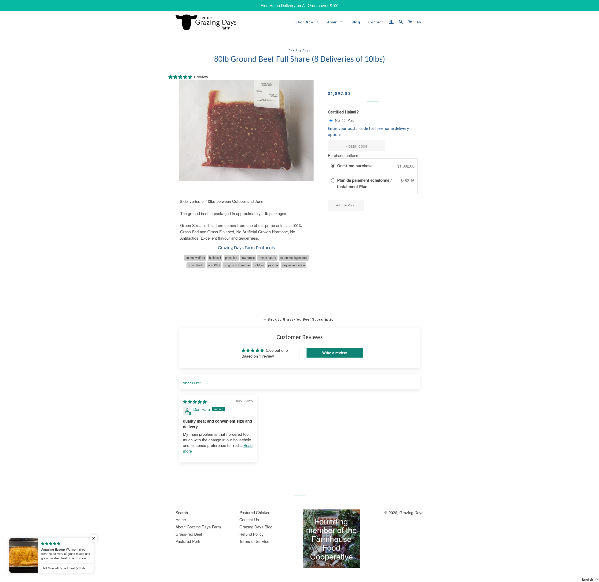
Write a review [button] (334, 352)
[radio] (333, 166)
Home (180, 519)
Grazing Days (411, 512)
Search (181, 512)
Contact (375, 22)
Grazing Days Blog (255, 527)
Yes (350, 120)
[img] (195, 401)
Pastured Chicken (254, 512)
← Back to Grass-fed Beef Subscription (299, 319)
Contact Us (249, 519)
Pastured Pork (187, 541)
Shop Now (305, 22)
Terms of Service (254, 541)
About (333, 22)
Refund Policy (251, 534)
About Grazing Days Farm (198, 527)
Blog (356, 22)
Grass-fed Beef (188, 534)
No (337, 120)
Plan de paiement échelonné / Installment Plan (364, 183)
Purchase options (343, 155)
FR (419, 22)
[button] (180, 77)
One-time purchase (355, 165)
